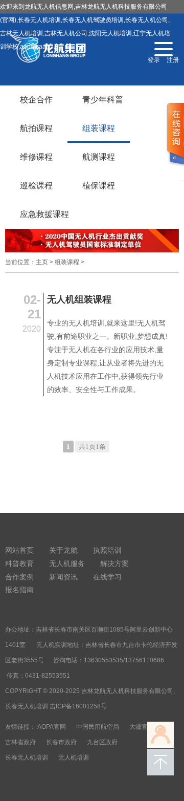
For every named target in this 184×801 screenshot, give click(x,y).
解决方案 (114, 563)
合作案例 (19, 577)
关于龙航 (63, 550)
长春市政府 (61, 742)
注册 (173, 59)
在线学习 (107, 577)
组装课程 (98, 128)
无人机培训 (73, 757)
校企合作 (36, 99)
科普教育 (19, 563)
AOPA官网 (51, 726)
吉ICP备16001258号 (78, 706)
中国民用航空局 (97, 726)
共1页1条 (92, 446)
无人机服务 (67, 563)
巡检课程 (36, 185)
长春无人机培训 (26, 757)
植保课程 (98, 185)
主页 (42, 262)
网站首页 (19, 550)
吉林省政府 (20, 742)
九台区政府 (102, 742)
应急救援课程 (44, 214)
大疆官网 (141, 726)
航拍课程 (36, 128)
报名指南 (19, 590)
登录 (154, 59)
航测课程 (98, 157)
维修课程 (36, 157)
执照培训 (107, 550)
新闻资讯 (63, 577)
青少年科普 (102, 99)
